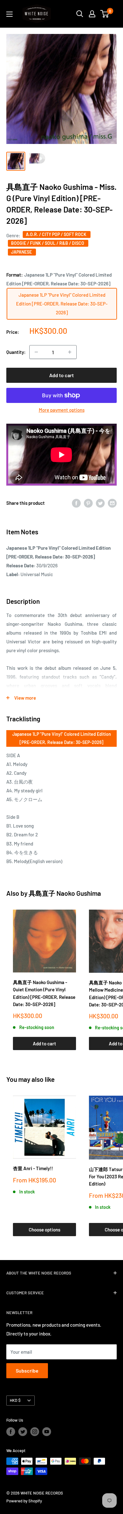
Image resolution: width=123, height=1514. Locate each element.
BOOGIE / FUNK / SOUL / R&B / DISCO (48, 243)
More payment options (62, 410)
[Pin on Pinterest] (88, 503)
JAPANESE (22, 252)
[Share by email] (112, 503)
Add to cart (61, 375)
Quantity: (16, 352)
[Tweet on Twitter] (100, 503)
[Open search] (79, 13)
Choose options (44, 1229)
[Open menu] (9, 14)
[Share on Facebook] (76, 503)
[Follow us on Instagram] (34, 1431)
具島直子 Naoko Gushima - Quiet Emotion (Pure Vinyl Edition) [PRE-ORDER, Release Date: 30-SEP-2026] (44, 993)
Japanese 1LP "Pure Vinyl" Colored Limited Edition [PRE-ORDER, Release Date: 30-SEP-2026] (61, 738)
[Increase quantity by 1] (69, 352)
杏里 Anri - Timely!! (33, 1168)
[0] (105, 14)
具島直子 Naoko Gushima (65, 893)
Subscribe (27, 1371)
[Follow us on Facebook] (10, 1431)
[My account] (92, 13)
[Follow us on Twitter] (22, 1431)
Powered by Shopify (24, 1500)
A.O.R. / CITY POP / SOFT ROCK (56, 234)
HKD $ (15, 1400)
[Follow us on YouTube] (46, 1431)
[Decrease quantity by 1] (36, 352)
